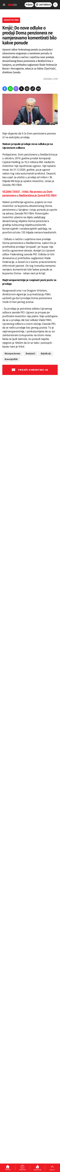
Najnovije (22, 1169)
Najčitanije (37, 1170)
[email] (27, 88)
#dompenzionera (12, 353)
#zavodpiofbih (11, 359)
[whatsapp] (10, 88)
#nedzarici (30, 353)
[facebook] (4, 88)
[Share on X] (21, 88)
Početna (7, 1169)
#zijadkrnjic (46, 353)
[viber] (15, 88)
